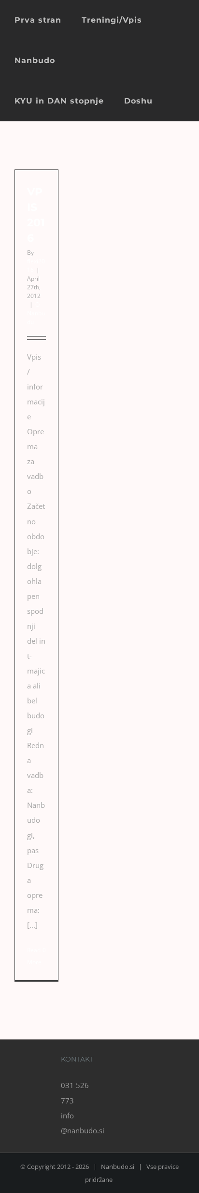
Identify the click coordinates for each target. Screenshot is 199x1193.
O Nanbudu (36, 313)
